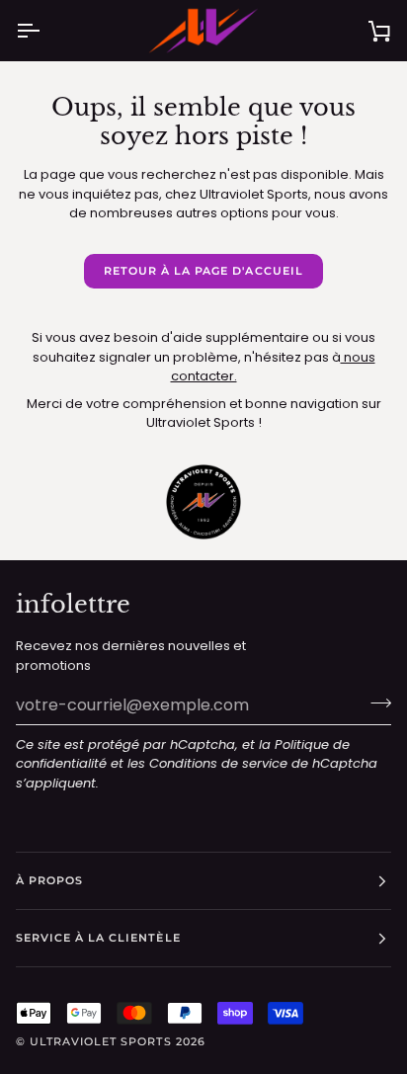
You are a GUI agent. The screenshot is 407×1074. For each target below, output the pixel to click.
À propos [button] (49, 880)
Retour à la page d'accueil (203, 271)
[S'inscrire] (375, 702)
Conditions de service (218, 763)
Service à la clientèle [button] (98, 938)
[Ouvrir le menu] (45, 30)
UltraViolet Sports (100, 1041)
